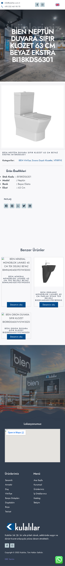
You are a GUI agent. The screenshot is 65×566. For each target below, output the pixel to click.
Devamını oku (16, 304)
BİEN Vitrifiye (25, 160)
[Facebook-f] (37, 5)
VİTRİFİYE (58, 160)
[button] (6, 206)
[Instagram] (42, 5)
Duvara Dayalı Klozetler (42, 160)
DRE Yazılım (9, 559)
